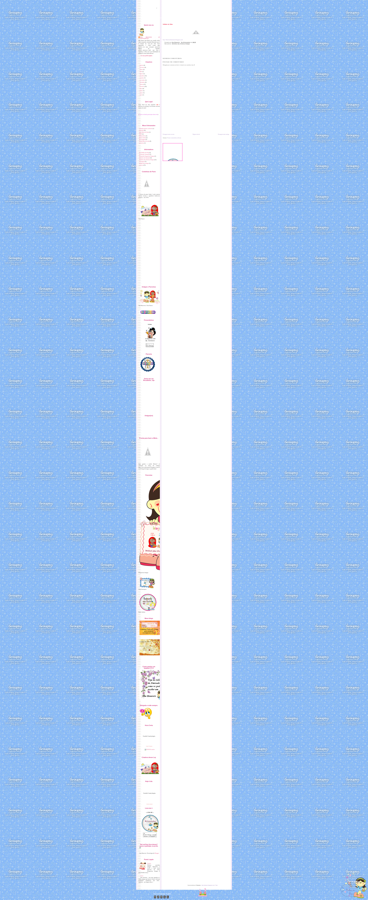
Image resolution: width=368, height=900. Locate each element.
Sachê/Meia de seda (144, 141)
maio (141, 88)
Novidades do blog (144, 152)
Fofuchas (141, 130)
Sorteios (187, 17)
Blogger (157, 853)
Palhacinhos (142, 136)
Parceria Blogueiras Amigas (176, 17)
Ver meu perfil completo (146, 55)
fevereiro (142, 67)
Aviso (141, 876)
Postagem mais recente (168, 134)
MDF (140, 134)
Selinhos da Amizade (144, 158)
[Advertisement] (177, 120)
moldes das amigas (144, 163)
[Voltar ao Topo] (353, 884)
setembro (142, 76)
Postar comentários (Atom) (174, 138)
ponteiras (141, 143)
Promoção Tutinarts (144, 154)
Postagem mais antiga (223, 134)
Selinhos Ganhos (164, 17)
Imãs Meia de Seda (144, 132)
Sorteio (149, 863)
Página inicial (196, 134)
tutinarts (151, 804)
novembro (142, 80)
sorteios (141, 165)
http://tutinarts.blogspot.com (208, 885)
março (141, 69)
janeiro (141, 65)
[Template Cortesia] (202, 891)
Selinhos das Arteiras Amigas (181, 43)
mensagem (142, 161)
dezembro (142, 82)
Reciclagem (142, 139)
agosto (141, 73)
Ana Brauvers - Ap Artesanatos (181, 42)
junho (141, 90)
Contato (205, 17)
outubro (142, 78)
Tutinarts (194, 17)
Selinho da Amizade (152, 17)
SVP (200, 17)
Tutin (216, 885)
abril (141, 71)
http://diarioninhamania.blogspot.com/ (173, 39)
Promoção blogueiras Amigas (146, 156)
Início (144, 17)
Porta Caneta (142, 137)
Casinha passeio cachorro (145, 128)
